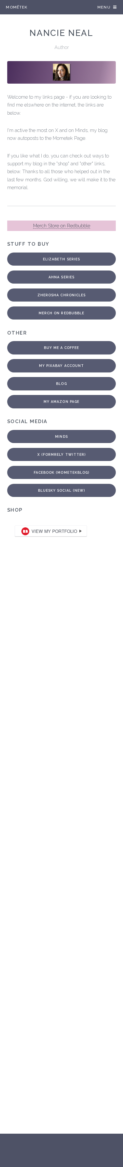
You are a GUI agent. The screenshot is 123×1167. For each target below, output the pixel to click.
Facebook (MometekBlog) (61, 472)
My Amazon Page (61, 401)
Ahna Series (61, 277)
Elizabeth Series (61, 259)
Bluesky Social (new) (61, 490)
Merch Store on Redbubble (61, 225)
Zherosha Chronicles (61, 295)
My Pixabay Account (61, 366)
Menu (104, 7)
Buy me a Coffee (61, 348)
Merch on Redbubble (61, 313)
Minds (61, 436)
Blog (61, 384)
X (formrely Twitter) (61, 454)
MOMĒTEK (17, 7)
